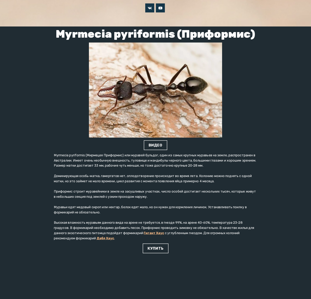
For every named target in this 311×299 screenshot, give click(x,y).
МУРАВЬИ (142, 19)
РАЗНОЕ (163, 19)
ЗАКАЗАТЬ (204, 19)
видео (155, 145)
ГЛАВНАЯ (88, 19)
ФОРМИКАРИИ (115, 19)
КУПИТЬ (156, 248)
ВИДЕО (183, 19)
